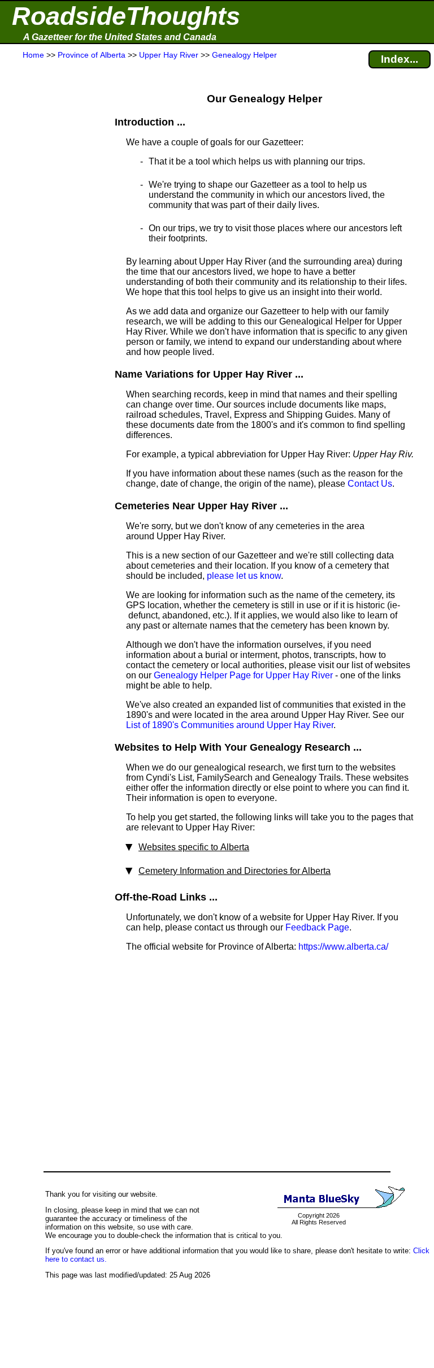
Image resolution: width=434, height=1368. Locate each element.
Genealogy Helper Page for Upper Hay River (243, 675)
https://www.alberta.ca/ (343, 946)
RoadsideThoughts (126, 16)
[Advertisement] (50, 283)
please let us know (244, 576)
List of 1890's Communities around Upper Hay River (229, 725)
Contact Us (370, 483)
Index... (399, 59)
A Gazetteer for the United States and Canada (119, 37)
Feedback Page (317, 927)
